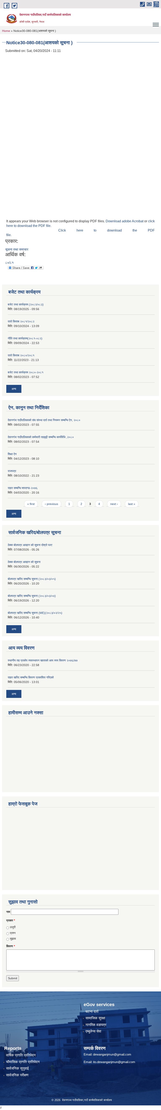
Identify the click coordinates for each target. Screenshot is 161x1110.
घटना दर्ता (92, 1012)
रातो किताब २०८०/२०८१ (21, 355)
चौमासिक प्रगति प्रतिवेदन (23, 1062)
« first (31, 504)
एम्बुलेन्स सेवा (93, 1031)
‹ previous (51, 504)
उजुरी (13, 927)
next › (114, 504)
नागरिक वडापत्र (96, 1025)
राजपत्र (12, 471)
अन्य (14, 389)
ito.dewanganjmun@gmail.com (114, 1062)
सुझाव (13, 938)
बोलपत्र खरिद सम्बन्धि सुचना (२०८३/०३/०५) (32, 579)
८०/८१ (9, 262)
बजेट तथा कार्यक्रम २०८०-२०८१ (25, 372)
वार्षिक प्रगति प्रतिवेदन (21, 1055)
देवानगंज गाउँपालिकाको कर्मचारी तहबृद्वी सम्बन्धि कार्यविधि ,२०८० (41, 437)
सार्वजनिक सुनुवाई (17, 1068)
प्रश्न (13, 933)
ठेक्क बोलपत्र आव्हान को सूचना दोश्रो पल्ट (30, 545)
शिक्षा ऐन (12, 454)
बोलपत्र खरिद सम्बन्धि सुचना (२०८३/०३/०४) (32, 596)
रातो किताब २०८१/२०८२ (21, 321)
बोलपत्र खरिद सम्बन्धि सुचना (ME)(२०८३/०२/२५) (35, 613)
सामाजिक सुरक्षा (95, 1018)
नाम (8, 911)
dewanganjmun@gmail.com (112, 1054)
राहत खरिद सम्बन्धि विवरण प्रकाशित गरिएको (31, 677)
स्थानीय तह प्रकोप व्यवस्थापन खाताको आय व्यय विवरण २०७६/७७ (43, 660)
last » (131, 504)
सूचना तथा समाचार (16, 249)
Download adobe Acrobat (125, 221)
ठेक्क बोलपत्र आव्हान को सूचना (24, 562)
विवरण (10, 946)
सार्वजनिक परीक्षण (17, 1075)
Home (6, 30)
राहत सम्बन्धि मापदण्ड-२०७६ (23, 488)
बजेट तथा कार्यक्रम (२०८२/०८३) (26, 304)
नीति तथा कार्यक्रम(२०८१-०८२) (25, 338)
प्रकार (10, 920)
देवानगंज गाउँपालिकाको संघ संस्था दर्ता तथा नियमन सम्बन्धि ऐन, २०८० (44, 420)
